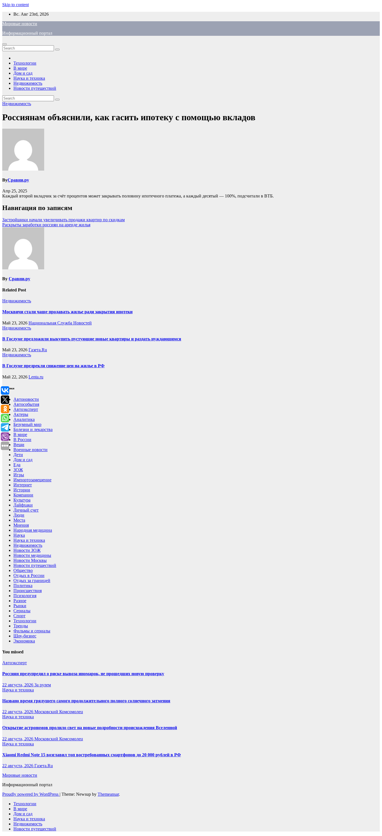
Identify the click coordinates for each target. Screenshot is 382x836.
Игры (18, 474)
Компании (23, 495)
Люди (18, 515)
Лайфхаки (23, 505)
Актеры (20, 414)
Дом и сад (22, 73)
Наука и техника (29, 78)
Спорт (19, 615)
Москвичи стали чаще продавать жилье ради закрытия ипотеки (67, 311)
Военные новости (30, 449)
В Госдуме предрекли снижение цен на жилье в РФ (53, 365)
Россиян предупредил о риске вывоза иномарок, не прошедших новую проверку (83, 673)
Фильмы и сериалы (31, 630)
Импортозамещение (32, 479)
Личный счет (26, 510)
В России (22, 439)
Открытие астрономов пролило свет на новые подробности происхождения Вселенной (89, 727)
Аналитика (24, 419)
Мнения (21, 525)
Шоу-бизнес (24, 636)
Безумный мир (27, 424)
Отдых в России (28, 575)
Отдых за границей (31, 580)
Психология (24, 595)
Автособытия (26, 404)
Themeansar (108, 794)
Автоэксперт (25, 409)
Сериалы (21, 610)
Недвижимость (27, 83)
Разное (19, 600)
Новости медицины (32, 555)
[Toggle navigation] (4, 44)
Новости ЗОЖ (27, 550)
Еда (16, 464)
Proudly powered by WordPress (31, 794)
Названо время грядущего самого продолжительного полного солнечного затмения (86, 700)
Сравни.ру (18, 180)
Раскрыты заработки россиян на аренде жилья (46, 224)
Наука (19, 535)
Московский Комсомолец (58, 711)
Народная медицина (32, 530)
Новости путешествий (34, 88)
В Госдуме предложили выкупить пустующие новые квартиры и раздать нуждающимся (91, 338)
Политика (22, 585)
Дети (18, 454)
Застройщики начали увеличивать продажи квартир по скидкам (63, 219)
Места (19, 520)
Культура (21, 500)
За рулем (42, 684)
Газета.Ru (38, 349)
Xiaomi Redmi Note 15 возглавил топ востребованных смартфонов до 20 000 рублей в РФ (91, 754)
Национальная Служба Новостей (60, 323)
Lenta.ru (36, 377)
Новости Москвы (30, 560)
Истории (21, 490)
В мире (20, 68)
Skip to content (15, 4)
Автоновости (26, 399)
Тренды (20, 625)
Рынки (19, 605)
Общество (23, 570)
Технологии (24, 63)
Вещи (18, 444)
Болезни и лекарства (33, 429)
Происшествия (27, 590)
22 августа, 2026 (18, 684)
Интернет (22, 484)
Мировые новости (19, 23)
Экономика (24, 641)
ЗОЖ (18, 469)
